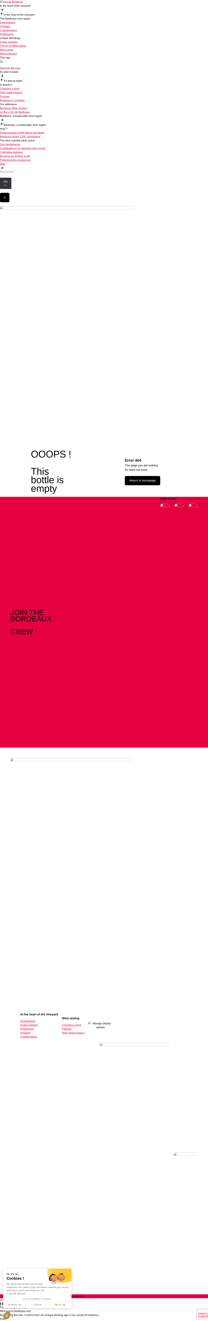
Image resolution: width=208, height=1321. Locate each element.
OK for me (60, 1304)
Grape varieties (9, 42)
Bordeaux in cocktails (12, 100)
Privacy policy (171, 1296)
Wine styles (6, 49)
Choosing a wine (10, 88)
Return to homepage (142, 480)
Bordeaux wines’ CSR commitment (20, 136)
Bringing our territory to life (15, 156)
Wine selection (8, 53)
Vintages (5, 26)
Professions (7, 34)
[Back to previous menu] (2, 14)
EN (5, 181)
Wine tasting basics (11, 92)
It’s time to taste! (9, 72)
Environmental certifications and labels (22, 132)
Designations (7, 22)
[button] (7, 1315)
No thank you (14, 1304)
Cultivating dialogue (11, 152)
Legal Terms (190, 1296)
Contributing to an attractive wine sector (22, 148)
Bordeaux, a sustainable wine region (21, 116)
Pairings (5, 96)
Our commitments (10, 144)
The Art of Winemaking (13, 46)
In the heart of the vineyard (15, 5)
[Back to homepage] (104, 2)
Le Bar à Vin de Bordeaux (15, 112)
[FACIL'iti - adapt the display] (100, 1025)
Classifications (8, 30)
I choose (37, 1304)
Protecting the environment (15, 160)
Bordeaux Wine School (13, 108)
